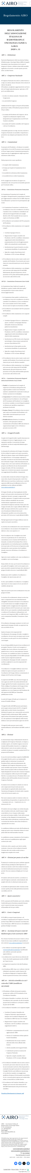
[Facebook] (15, 1163)
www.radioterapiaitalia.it (15, 943)
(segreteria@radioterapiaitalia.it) (12, 950)
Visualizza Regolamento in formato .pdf (12, 1093)
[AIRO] (14, 3)
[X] (24, 1163)
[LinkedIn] (19, 1163)
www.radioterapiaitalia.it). (8, 487)
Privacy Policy (15, 1169)
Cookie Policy (7, 1169)
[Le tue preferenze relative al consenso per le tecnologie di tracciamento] (28, 1170)
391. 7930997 (26, 1153)
